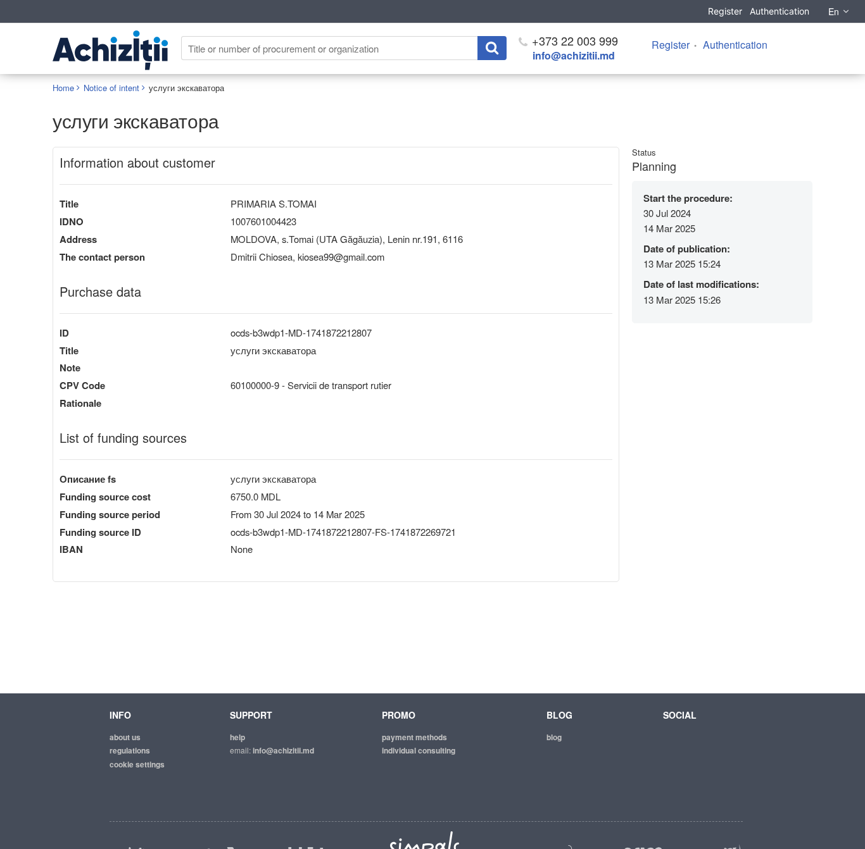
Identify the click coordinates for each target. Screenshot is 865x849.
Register (725, 11)
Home (63, 88)
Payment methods (414, 737)
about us (125, 737)
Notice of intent (111, 88)
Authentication (779, 11)
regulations (130, 750)
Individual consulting (418, 750)
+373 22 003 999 (573, 40)
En (833, 11)
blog (554, 737)
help (237, 737)
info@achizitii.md (574, 55)
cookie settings (137, 764)
